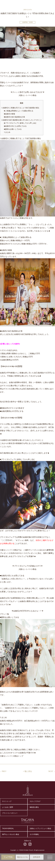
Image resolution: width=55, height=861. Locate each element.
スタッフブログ (35, 801)
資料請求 (36, 857)
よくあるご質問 (7, 807)
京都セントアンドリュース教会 (40, 828)
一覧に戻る (27, 771)
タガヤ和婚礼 (34, 834)
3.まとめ (7, 132)
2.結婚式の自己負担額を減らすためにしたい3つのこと (21, 120)
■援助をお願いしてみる (13, 129)
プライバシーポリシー (10, 813)
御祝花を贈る (34, 807)
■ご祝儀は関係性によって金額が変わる (18, 111)
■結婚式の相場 (9, 114)
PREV (4, 771)
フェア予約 (8, 857)
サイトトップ (6, 801)
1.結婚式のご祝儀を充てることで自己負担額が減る (20, 108)
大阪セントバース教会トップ (11, 756)
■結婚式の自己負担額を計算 (14, 117)
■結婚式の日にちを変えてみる (15, 126)
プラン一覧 (4, 614)
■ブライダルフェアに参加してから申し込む (20, 123)
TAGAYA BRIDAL (8, 828)
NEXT (50, 771)
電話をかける (22, 857)
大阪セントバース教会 (27, 95)
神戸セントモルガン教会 (10, 834)
